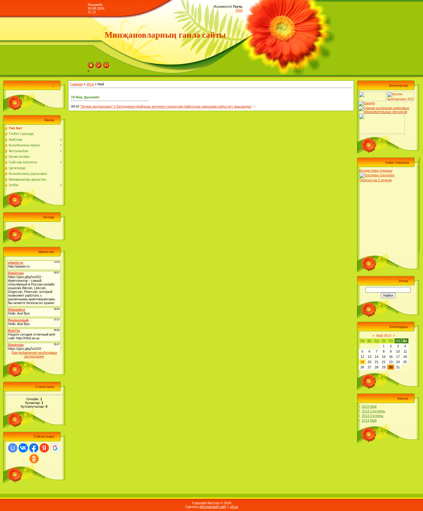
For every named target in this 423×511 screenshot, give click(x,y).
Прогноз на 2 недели (376, 180)
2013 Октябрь (372, 416)
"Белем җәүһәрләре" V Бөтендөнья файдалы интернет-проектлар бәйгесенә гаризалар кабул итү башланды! (165, 106)
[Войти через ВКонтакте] (23, 448)
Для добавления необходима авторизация (34, 354)
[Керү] (106, 64)
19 (362, 362)
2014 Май (369, 420)
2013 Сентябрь (373, 411)
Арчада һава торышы (375, 170)
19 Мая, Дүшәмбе (85, 97)
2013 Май (369, 406)
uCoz (234, 507)
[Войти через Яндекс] (44, 448)
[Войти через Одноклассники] (34, 458)
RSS (239, 10)
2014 (90, 84)
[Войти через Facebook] (33, 448)
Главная (76, 84)
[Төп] (91, 64)
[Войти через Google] (55, 448)
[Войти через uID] (12, 448)
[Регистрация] (98, 64)
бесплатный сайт (212, 507)
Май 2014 (383, 335)
